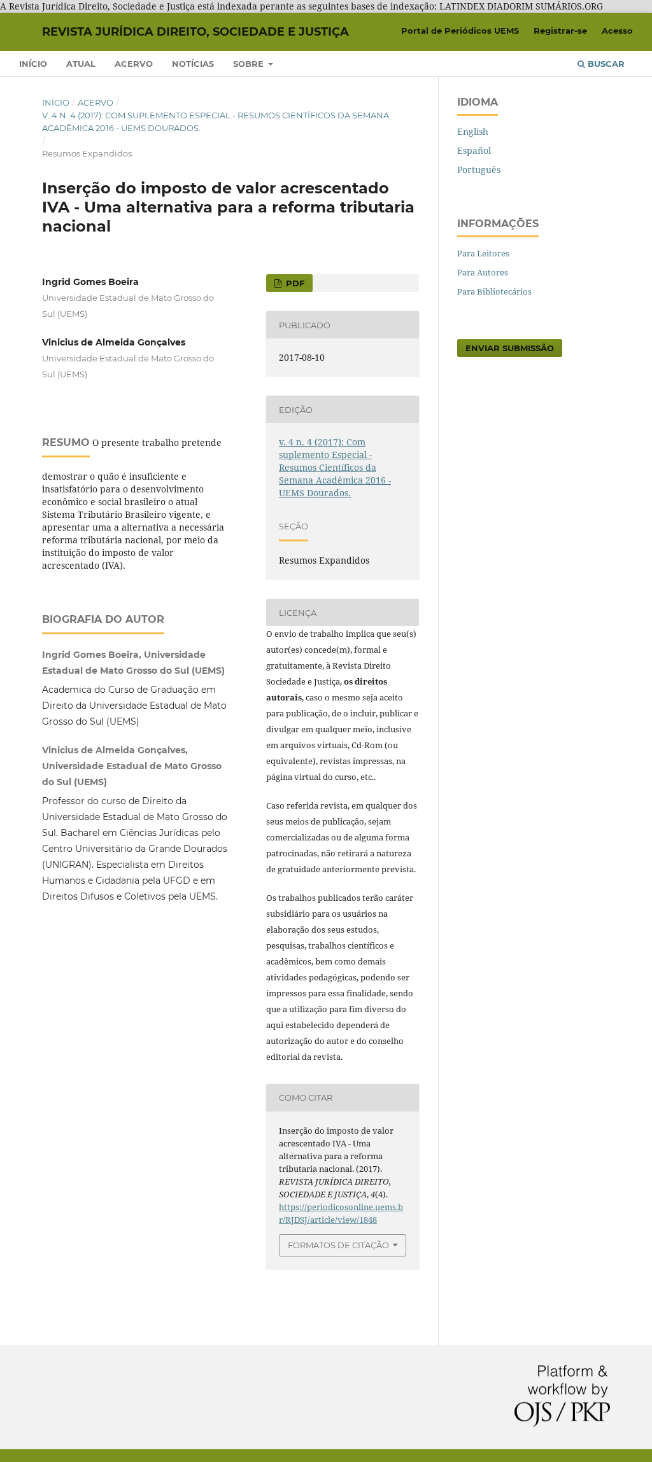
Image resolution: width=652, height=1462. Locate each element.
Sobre (249, 64)
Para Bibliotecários (494, 291)
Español (474, 150)
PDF (293, 283)
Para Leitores (483, 253)
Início (33, 64)
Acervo (134, 64)
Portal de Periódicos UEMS (460, 30)
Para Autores (482, 272)
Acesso (617, 30)
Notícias (193, 64)
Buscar (605, 64)
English (472, 131)
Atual (81, 64)
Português (478, 170)
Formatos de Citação (338, 1245)
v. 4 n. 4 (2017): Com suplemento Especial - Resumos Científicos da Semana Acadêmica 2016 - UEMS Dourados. (215, 121)
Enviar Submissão (509, 348)
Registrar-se (560, 30)
